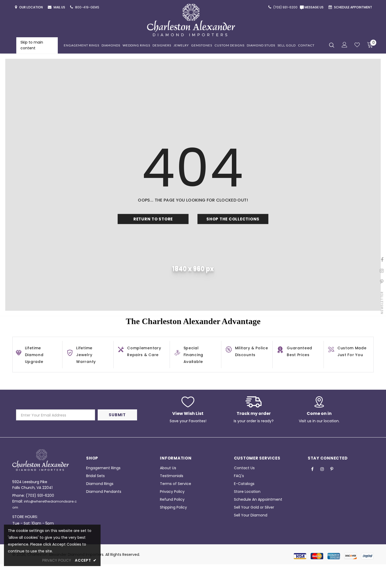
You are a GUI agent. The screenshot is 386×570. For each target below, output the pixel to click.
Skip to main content (31, 45)
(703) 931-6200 (40, 495)
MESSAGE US (315, 7)
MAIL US (60, 7)
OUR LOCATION (31, 7)
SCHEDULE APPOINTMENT (353, 7)
